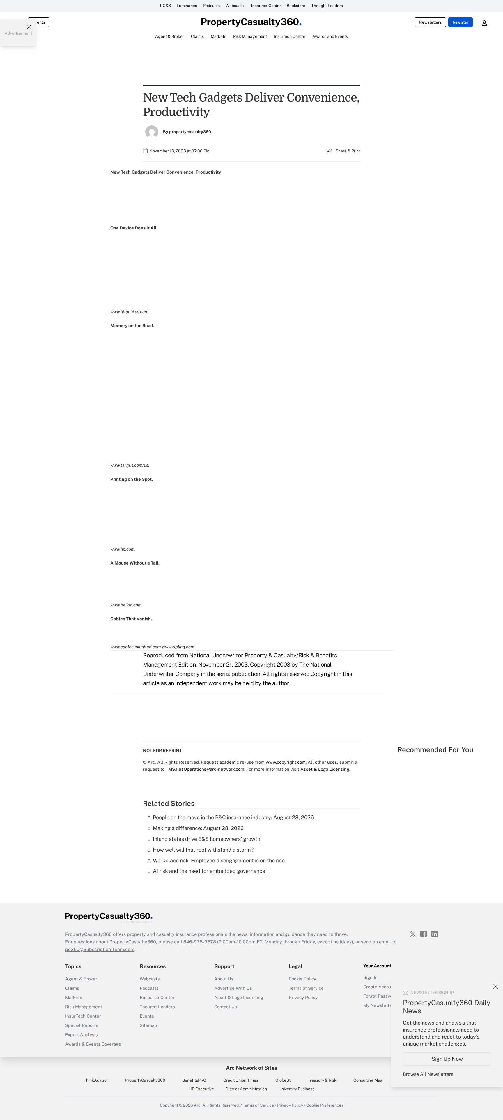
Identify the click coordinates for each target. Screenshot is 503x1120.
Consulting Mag (368, 1080)
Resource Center (265, 5)
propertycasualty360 (190, 131)
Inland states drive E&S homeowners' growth (206, 839)
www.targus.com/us (129, 465)
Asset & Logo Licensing (238, 997)
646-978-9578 (199, 942)
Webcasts (235, 5)
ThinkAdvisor (96, 1080)
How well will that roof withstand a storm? (203, 850)
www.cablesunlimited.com (135, 646)
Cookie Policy (302, 978)
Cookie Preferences (324, 1105)
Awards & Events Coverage (93, 1043)
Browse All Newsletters (428, 1074)
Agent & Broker (81, 978)
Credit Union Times (240, 1080)
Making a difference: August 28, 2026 (198, 828)
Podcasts (211, 5)
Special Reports (81, 1025)
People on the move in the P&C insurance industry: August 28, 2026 (233, 817)
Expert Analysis (81, 1034)
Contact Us (225, 1006)
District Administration (246, 1089)
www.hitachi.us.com (129, 311)
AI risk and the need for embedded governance (209, 871)
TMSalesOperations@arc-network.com (205, 769)
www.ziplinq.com (178, 646)
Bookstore (296, 5)
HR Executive (201, 1089)
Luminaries (187, 5)
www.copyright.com (286, 762)
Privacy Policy (303, 997)
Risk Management (83, 1006)
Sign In (370, 977)
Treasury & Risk (322, 1080)
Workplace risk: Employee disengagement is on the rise (219, 860)
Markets (73, 997)
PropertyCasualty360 (145, 1080)
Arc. (197, 1105)
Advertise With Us (233, 988)
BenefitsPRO (194, 1080)
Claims (72, 988)
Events (38, 22)
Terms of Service (306, 988)
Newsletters (430, 22)
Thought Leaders (327, 5)
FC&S (165, 5)
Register (460, 22)
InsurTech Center (83, 1016)
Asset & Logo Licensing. (325, 769)
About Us (223, 978)
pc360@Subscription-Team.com (99, 949)
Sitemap (148, 1025)
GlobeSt (283, 1080)
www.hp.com (122, 548)
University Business (296, 1089)
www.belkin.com (125, 604)
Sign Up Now (447, 1059)
